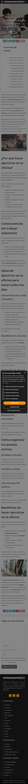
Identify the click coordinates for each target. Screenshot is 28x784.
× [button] (24, 372)
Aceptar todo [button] (14, 403)
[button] (14, 410)
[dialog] (14, 392)
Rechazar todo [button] (14, 407)
